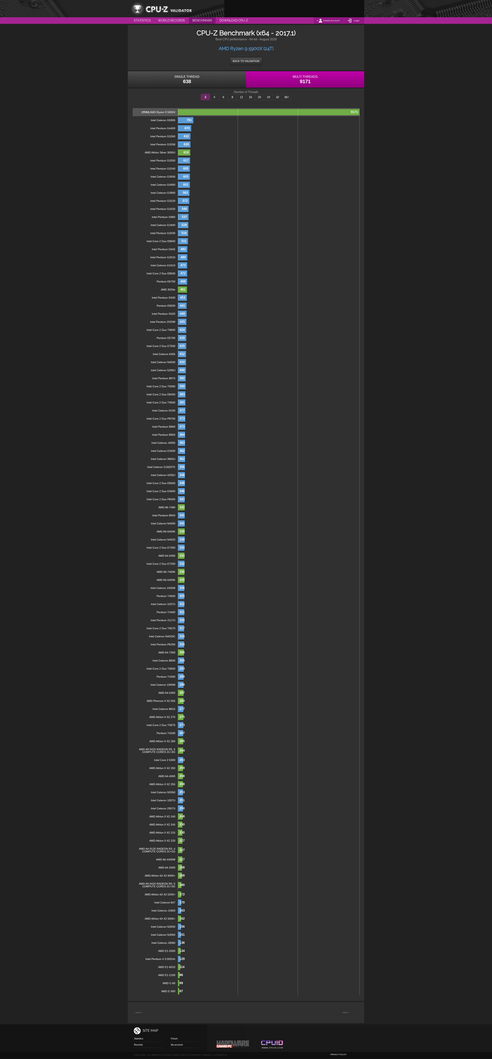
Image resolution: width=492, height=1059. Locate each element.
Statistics (138, 1038)
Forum (174, 1038)
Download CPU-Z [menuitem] (233, 20)
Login (357, 20)
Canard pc (232, 1045)
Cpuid (272, 1045)
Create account (331, 20)
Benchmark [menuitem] (202, 20)
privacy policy (338, 1054)
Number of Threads (246, 92)
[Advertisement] (294, 8)
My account (177, 1044)
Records (138, 1044)
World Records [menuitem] (171, 20)
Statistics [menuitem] (142, 20)
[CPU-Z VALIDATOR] (161, 8)
